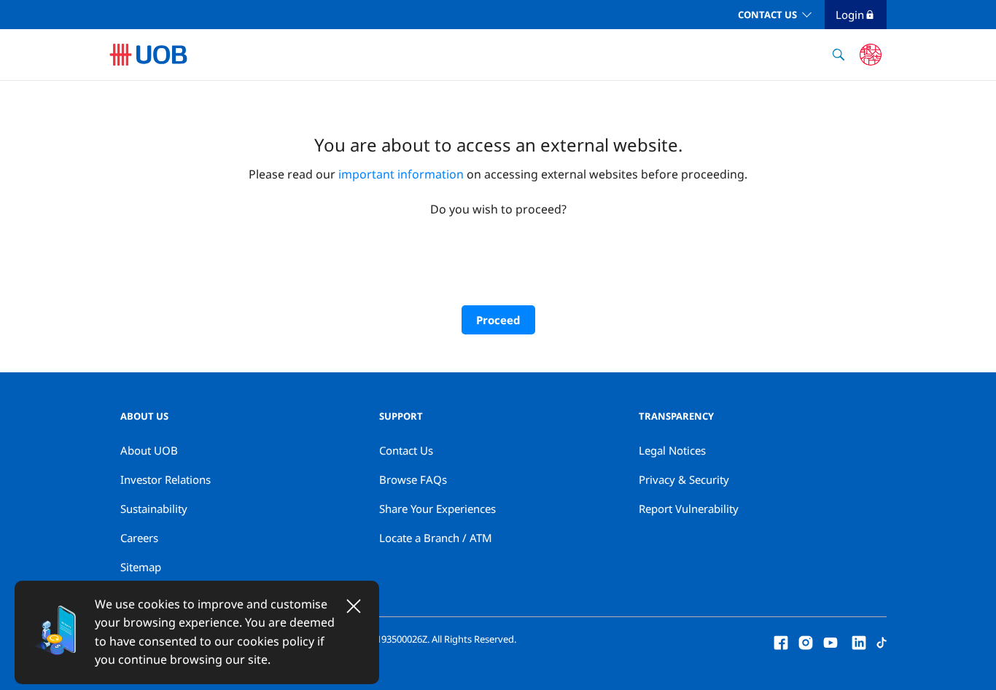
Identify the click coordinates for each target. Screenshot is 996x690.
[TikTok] (881, 641)
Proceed (498, 320)
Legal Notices (672, 450)
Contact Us (767, 14)
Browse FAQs (413, 479)
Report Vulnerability (689, 508)
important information (401, 174)
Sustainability (153, 508)
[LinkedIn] (859, 641)
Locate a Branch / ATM (435, 537)
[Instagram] (805, 641)
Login (850, 14)
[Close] (354, 606)
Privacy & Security (684, 479)
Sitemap (140, 567)
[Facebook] (781, 641)
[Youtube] (830, 641)
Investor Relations (165, 479)
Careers (139, 537)
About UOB (149, 450)
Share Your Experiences (437, 508)
